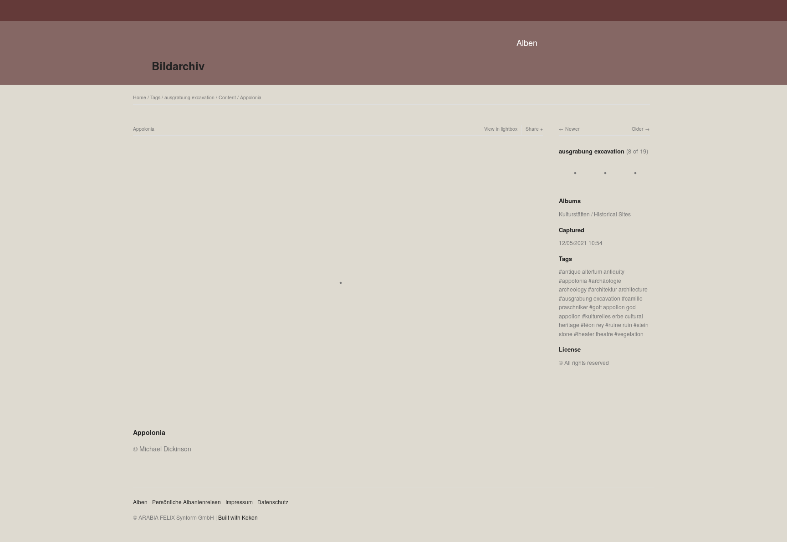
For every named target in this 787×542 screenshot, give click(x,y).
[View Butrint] (572, 182)
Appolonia (250, 97)
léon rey (594, 324)
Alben (526, 42)
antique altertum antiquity (593, 271)
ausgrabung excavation (189, 97)
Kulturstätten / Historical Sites (595, 214)
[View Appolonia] (632, 182)
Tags (155, 97)
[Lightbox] (338, 420)
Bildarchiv (178, 65)
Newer (572, 128)
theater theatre (595, 333)
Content (227, 97)
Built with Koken (238, 517)
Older (638, 128)
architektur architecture (619, 289)
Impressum (239, 502)
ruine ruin (620, 324)
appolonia (574, 280)
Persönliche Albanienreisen (186, 502)
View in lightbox (500, 128)
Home (139, 97)
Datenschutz (272, 502)
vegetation (631, 333)
